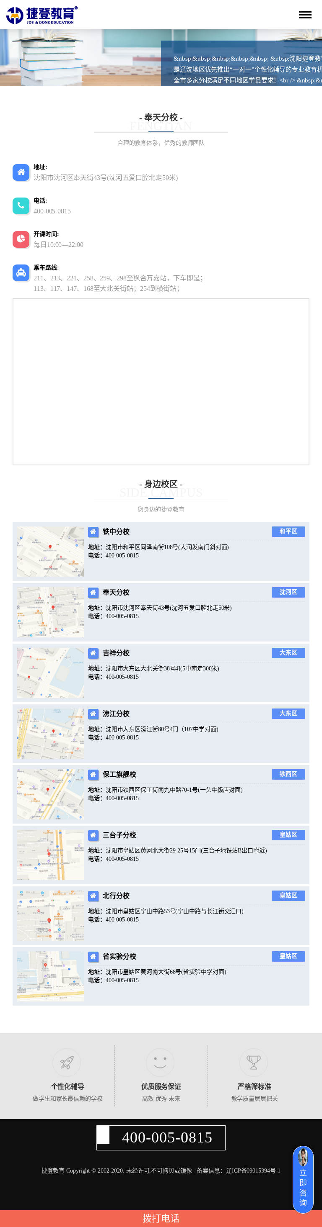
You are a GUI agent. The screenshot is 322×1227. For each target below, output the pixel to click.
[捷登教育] (42, 15)
